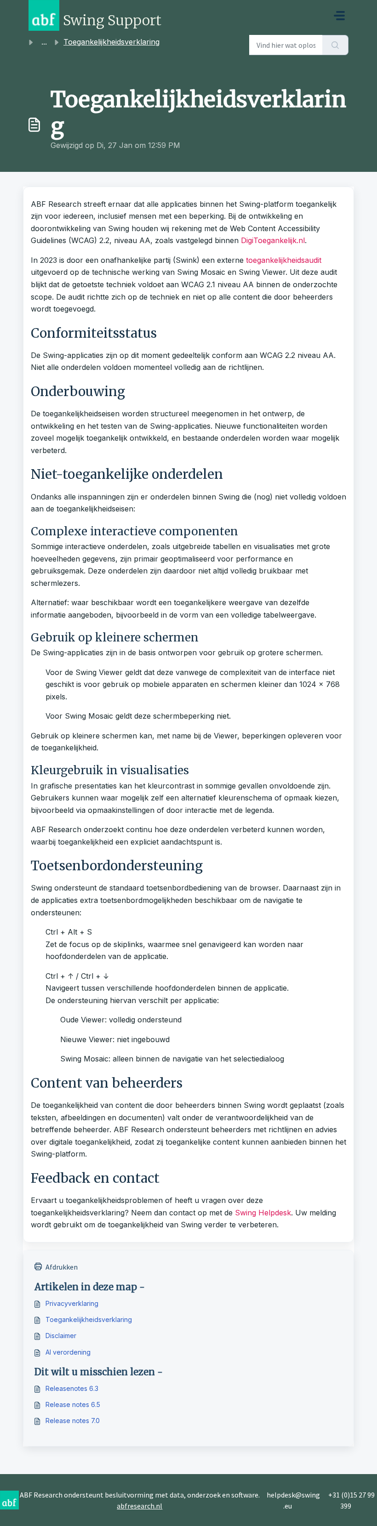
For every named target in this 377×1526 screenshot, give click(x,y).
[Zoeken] (335, 45)
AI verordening (68, 1352)
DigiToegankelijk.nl (273, 240)
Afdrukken (62, 1266)
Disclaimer (61, 1335)
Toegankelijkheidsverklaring (89, 1319)
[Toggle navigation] (339, 15)
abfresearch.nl (139, 1505)
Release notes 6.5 (73, 1404)
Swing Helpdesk (263, 1212)
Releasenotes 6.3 (72, 1388)
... (44, 41)
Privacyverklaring (72, 1303)
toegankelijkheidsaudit (283, 260)
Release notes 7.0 (73, 1420)
